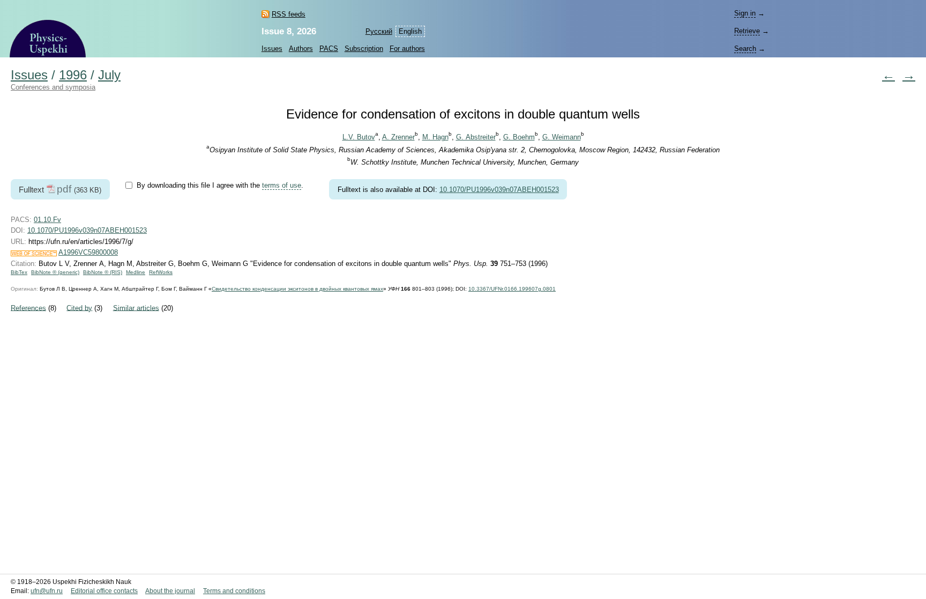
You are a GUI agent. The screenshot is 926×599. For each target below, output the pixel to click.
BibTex (19, 272)
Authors (301, 49)
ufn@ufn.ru (47, 591)
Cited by (79, 308)
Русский (378, 31)
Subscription (364, 49)
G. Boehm (519, 137)
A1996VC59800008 (88, 252)
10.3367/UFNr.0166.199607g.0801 (512, 289)
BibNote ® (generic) (55, 272)
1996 (73, 75)
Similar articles (136, 308)
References (28, 308)
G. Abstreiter (476, 137)
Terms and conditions (234, 591)
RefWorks (161, 272)
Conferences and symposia (53, 87)
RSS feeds (288, 14)
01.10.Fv (47, 220)
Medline (135, 272)
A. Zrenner (398, 137)
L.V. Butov (358, 137)
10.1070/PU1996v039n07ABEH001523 (499, 190)
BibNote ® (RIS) (102, 272)
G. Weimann (561, 137)
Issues (272, 49)
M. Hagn (435, 137)
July (109, 75)
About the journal (170, 591)
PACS (328, 49)
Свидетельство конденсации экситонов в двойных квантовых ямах (297, 289)
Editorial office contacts (104, 591)
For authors (407, 49)
